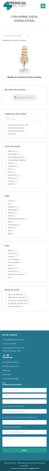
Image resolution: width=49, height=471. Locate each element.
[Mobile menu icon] (43, 6)
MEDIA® (34, 468)
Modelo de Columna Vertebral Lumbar (24, 77)
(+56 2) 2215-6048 (9, 344)
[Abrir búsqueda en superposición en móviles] (24, 97)
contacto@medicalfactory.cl (13, 340)
